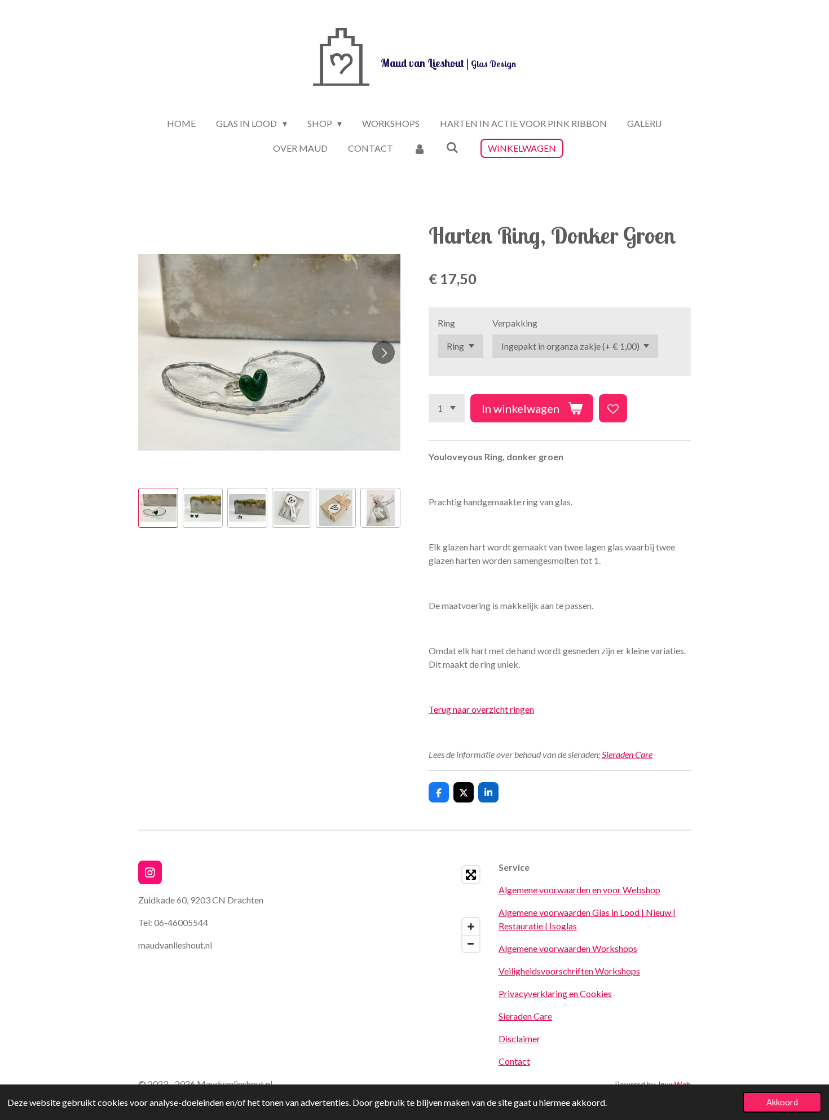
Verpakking (514, 323)
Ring (446, 323)
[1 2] (447, 408)
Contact (514, 1061)
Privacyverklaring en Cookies (555, 993)
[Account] (419, 148)
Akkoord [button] (782, 1102)
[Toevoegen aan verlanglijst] (613, 408)
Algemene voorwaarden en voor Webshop (579, 889)
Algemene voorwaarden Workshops (568, 948)
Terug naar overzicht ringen (481, 709)
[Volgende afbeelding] (383, 352)
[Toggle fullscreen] (470, 874)
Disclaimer (519, 1038)
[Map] (389, 909)
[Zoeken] (452, 147)
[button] (158, 508)
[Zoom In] (470, 926)
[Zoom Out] (470, 943)
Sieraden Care (627, 754)
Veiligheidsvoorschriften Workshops (569, 970)
